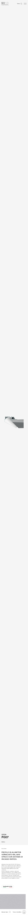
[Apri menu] (25, 3)
